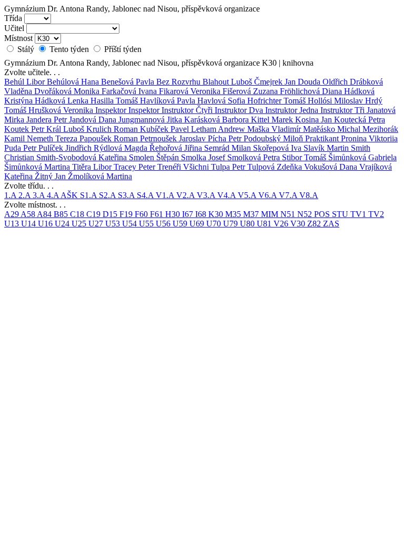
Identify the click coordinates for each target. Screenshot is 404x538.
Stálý (25, 49)
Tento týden (69, 49)
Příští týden (122, 49)
